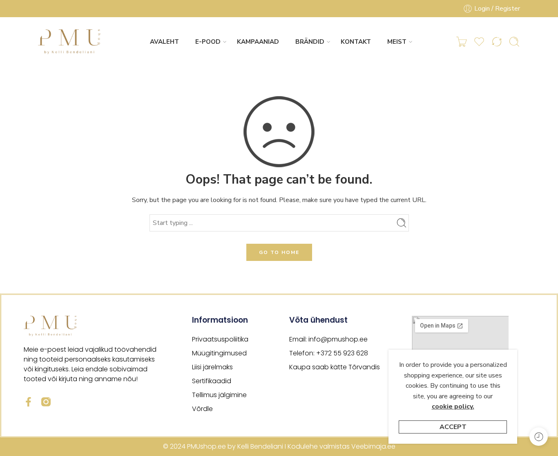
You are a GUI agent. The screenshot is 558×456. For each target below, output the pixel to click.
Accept (453, 426)
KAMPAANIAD (258, 42)
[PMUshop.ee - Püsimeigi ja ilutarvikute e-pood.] (69, 41)
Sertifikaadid (211, 381)
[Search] (514, 41)
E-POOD (208, 42)
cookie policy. (453, 406)
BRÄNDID (309, 42)
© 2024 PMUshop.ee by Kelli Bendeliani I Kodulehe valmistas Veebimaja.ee (279, 446)
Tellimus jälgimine (219, 395)
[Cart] (461, 41)
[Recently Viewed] (538, 436)
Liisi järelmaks (212, 367)
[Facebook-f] (28, 402)
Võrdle (202, 408)
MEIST (396, 42)
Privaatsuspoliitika (220, 339)
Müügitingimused (219, 353)
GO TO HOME (279, 252)
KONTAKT (356, 42)
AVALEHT (164, 42)
